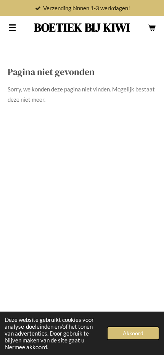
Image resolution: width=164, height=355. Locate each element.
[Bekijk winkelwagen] (151, 27)
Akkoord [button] (133, 333)
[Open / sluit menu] (12, 27)
